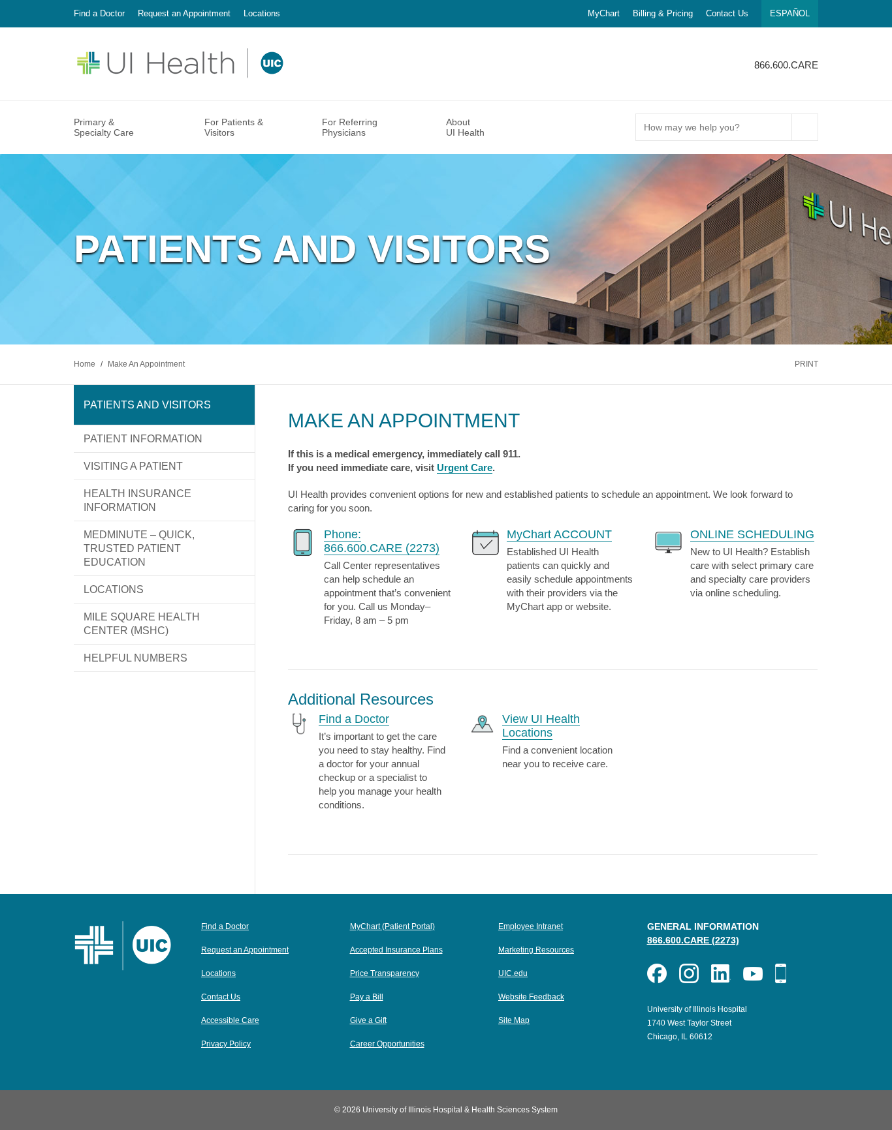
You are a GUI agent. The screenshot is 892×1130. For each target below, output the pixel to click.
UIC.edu (513, 973)
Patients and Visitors (147, 404)
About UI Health (465, 127)
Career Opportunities (387, 1043)
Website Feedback (531, 996)
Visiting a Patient (133, 466)
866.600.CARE (786, 64)
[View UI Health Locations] (482, 723)
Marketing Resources (536, 949)
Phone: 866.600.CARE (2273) (381, 541)
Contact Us (727, 13)
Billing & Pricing (663, 13)
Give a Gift (368, 1020)
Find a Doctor (99, 13)
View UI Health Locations (541, 725)
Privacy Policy (226, 1043)
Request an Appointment (184, 13)
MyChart (604, 13)
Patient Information (143, 438)
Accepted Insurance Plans (396, 949)
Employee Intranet (530, 926)
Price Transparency (384, 973)
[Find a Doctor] (299, 723)
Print (806, 364)
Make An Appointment (146, 364)
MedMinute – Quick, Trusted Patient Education (139, 548)
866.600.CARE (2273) (693, 940)
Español (790, 13)
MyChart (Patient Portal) (392, 926)
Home (85, 364)
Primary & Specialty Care (104, 127)
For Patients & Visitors (233, 127)
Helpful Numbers (135, 658)
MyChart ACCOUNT (559, 534)
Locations (262, 13)
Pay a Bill (366, 996)
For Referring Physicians (349, 127)
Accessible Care (230, 1020)
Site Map (514, 1020)
